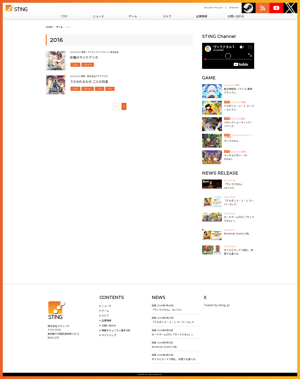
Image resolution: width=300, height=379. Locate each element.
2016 (75, 64)
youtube (276, 8)
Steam (249, 8)
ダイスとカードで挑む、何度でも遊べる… (174, 359)
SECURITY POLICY (213, 7)
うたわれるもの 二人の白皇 (89, 82)
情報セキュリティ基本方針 (116, 330)
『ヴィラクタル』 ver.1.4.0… (167, 309)
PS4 (110, 88)
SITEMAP (234, 7)
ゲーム (133, 16)
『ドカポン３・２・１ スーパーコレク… (173, 322)
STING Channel (219, 36)
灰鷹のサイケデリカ (84, 57)
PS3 (100, 88)
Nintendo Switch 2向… (165, 346)
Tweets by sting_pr (217, 305)
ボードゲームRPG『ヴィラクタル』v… (173, 334)
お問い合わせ (236, 16)
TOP (64, 16)
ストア (167, 16)
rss (262, 8)
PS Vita (87, 64)
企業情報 (201, 16)
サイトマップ (109, 335)
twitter (290, 8)
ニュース (98, 16)
